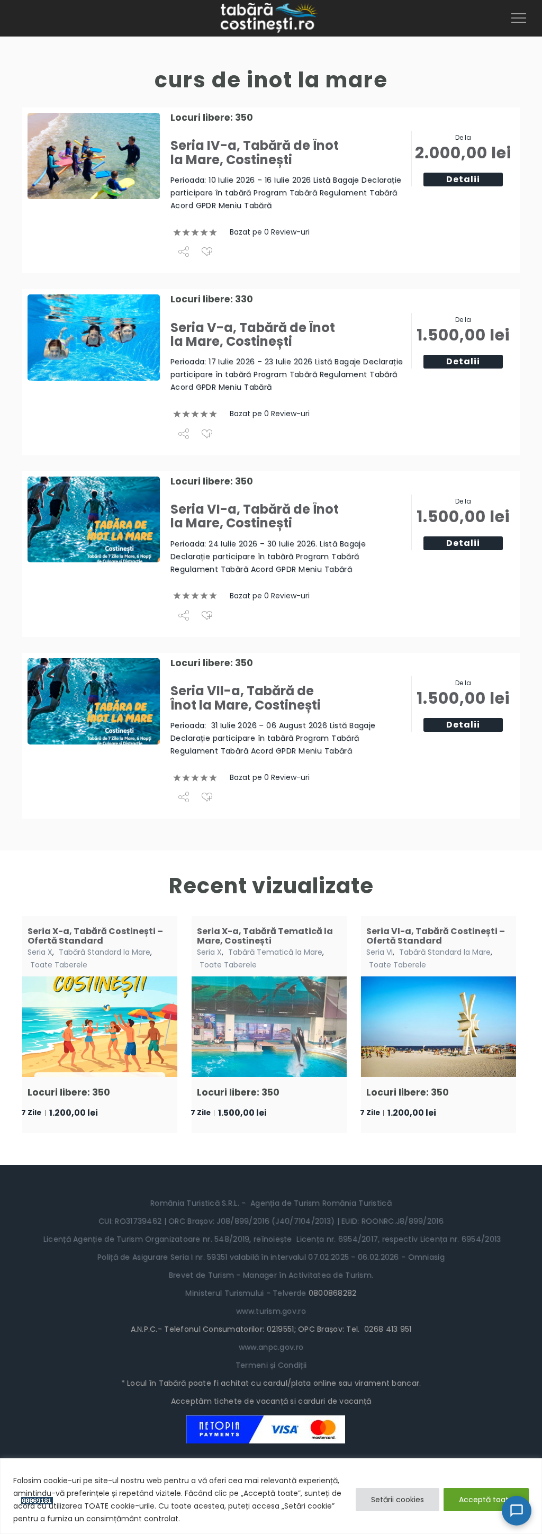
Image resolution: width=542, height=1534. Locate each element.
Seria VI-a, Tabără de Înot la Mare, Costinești (254, 516)
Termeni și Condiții (271, 1365)
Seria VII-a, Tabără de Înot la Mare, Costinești (245, 697)
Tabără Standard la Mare (104, 952)
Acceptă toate (486, 1499)
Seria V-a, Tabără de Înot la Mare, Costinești (252, 334)
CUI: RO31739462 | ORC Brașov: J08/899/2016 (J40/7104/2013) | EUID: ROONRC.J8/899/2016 (271, 1221)
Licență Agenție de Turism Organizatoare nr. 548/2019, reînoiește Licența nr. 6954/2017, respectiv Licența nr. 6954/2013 (271, 1239)
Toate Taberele (58, 964)
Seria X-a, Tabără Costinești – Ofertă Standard (95, 936)
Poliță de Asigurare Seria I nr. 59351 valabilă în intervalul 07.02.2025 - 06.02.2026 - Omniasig (271, 1257)
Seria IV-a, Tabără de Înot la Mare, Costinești (254, 152)
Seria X (40, 952)
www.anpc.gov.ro (271, 1347)
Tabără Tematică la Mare (275, 952)
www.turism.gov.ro (271, 1311)
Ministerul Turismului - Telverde (246, 1293)
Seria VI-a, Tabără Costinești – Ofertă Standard (435, 936)
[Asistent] (516, 1511)
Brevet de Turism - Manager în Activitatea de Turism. (271, 1275)
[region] (271, 1496)
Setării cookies (397, 1499)
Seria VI (379, 952)
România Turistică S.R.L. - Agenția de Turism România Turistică (271, 1203)
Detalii (463, 179)
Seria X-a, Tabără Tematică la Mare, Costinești (265, 936)
